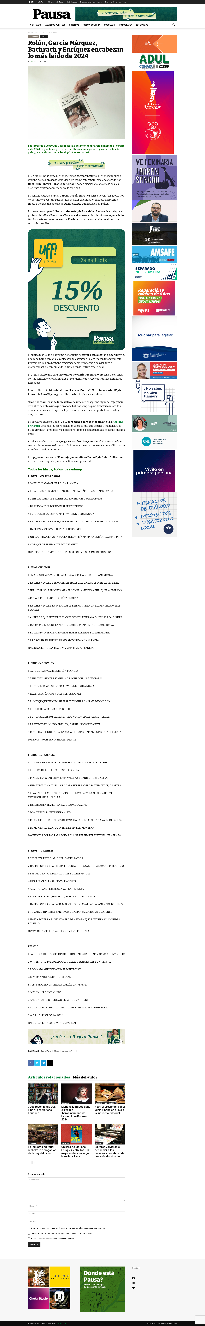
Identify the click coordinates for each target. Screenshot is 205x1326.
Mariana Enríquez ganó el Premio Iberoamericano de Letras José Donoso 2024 (75, 1113)
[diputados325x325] (154, 360)
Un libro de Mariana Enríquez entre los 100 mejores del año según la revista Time (75, 1151)
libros (56, 1051)
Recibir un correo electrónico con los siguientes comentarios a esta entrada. (61, 1234)
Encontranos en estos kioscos (91, 2)
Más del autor (85, 1077)
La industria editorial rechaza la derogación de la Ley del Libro (42, 1150)
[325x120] (154, 279)
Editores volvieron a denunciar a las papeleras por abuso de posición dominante (109, 1151)
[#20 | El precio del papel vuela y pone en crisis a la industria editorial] (110, 1093)
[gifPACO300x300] (154, 491)
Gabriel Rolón (46, 1051)
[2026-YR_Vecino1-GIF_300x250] (154, 414)
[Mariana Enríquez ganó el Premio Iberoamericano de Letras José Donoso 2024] (76, 1093)
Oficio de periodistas (55, 2)
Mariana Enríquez (68, 1051)
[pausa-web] (154, 52)
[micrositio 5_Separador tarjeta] (76, 1036)
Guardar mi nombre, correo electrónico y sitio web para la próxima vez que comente (68, 1228)
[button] (173, 25)
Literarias (142, 24)
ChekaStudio (61, 1323)
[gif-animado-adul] (154, 69)
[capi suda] (153, 153)
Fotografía (125, 24)
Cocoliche (109, 24)
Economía (99, 1143)
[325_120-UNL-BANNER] (154, 448)
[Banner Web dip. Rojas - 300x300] (154, 244)
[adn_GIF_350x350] (154, 536)
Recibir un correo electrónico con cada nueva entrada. (52, 1238)
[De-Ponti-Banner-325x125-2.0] (154, 431)
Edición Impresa (72, 2)
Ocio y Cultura (91, 24)
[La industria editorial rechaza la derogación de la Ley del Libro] (43, 1134)
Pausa (30, 32)
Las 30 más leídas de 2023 (105, 1103)
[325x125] (154, 378)
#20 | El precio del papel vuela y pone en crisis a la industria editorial (110, 1110)
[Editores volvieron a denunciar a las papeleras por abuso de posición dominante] (110, 1134)
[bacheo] (154, 314)
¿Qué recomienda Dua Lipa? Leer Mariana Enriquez (42, 1110)
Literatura (44, 36)
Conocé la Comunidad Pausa (115, 2)
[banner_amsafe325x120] (154, 262)
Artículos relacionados (49, 1077)
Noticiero (36, 24)
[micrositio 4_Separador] (76, 164)
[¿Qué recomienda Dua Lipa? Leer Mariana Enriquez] (43, 1093)
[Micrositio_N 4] (76, 289)
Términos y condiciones (167, 1323)
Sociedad (74, 24)
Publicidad (151, 1323)
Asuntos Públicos (55, 24)
